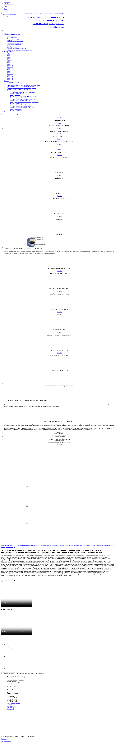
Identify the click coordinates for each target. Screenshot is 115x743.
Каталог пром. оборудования (14, 39)
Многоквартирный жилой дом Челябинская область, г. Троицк (23, 85)
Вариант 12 (10, 68)
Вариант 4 (9, 57)
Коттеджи (9, 90)
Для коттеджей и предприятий (12, 34)
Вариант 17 (10, 75)
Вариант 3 (9, 55)
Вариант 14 (10, 71)
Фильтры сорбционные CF (14, 47)
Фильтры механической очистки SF (16, 48)
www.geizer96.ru (11, 706)
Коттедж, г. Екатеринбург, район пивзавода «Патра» (24, 97)
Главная (6, 33)
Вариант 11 (10, 67)
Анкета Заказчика (11, 36)
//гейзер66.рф (10, 707)
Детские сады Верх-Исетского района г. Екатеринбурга (21, 88)
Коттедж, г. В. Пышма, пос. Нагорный (20, 100)
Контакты (6, 7)
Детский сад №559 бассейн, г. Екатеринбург (18, 89)
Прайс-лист (10, 40)
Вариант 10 (10, 65)
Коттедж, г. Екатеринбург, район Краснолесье (22, 107)
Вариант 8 (9, 62)
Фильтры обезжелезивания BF (15, 43)
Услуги (6, 6)
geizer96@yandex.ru (56, 27)
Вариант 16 (10, 74)
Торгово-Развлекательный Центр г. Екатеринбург (20, 83)
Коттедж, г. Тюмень (15, 95)
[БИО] (59, 454)
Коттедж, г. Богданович (16, 110)
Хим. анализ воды (12, 37)
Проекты (6, 81)
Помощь (6, 9)
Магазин (6, 3)
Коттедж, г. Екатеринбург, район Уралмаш (21, 106)
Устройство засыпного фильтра (15, 41)
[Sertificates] (59, 155)
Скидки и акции (8, 111)
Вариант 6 (9, 60)
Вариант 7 (9, 61)
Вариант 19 (10, 78)
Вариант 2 (9, 54)
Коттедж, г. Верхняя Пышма (17, 93)
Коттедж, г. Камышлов (16, 103)
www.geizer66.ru (11, 704)
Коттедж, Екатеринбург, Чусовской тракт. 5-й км (23, 96)
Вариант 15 (10, 72)
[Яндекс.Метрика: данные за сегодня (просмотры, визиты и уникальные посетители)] (6, 741)
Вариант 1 (9, 53)
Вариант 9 (9, 64)
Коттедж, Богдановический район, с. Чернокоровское (24, 102)
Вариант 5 (9, 58)
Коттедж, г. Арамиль (15, 109)
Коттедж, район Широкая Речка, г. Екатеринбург (23, 92)
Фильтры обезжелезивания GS (15, 44)
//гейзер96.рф (10, 709)
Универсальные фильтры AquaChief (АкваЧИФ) (20, 50)
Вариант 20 (10, 79)
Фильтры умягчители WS (13, 46)
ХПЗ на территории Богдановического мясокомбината (21, 86)
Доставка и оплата (9, 4)
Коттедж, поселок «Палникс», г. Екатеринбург (22, 99)
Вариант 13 (10, 69)
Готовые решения (8, 51)
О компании (7, 2)
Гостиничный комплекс (13, 82)
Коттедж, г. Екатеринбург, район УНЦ (20, 104)
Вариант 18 (10, 76)
